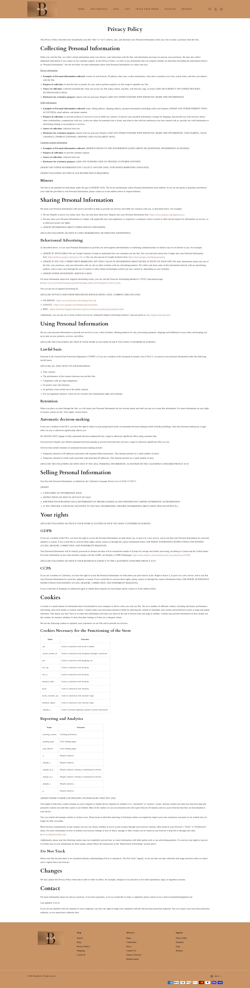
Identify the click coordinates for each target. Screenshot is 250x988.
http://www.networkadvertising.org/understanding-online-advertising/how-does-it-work (82, 283)
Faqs (178, 946)
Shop (128, 938)
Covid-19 (81, 955)
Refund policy (132, 959)
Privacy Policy (83, 946)
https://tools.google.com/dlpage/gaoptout (147, 257)
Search (80, 938)
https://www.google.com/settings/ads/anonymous (76, 305)
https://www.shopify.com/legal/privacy (167, 215)
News (128, 946)
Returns (179, 951)
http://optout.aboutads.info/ (158, 315)
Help (79, 942)
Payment (179, 942)
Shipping (81, 951)
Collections (131, 942)
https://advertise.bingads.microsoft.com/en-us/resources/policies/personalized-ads (86, 309)
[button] (210, 9)
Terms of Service (134, 955)
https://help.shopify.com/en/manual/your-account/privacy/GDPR (161, 555)
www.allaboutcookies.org (54, 834)
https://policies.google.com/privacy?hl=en (66, 257)
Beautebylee (37, 976)
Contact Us (131, 951)
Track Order (181, 938)
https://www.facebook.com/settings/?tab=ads (76, 300)
